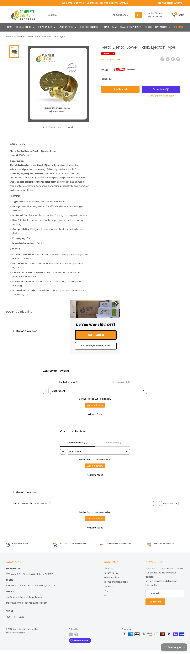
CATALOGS (161, 27)
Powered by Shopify (15, 632)
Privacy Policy (111, 577)
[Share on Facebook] (162, 59)
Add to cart (120, 89)
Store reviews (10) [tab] (121, 382)
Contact (108, 586)
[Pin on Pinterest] (168, 59)
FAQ (106, 590)
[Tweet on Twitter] (173, 59)
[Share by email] (178, 59)
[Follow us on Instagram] (76, 634)
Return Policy (111, 573)
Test (106, 595)
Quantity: (106, 79)
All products (20, 36)
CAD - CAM (110, 27)
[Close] (116, 303)
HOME (9, 27)
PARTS (148, 27)
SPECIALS (178, 27)
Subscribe (155, 601)
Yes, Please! (95, 335)
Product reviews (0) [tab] (69, 382)
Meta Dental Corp (110, 59)
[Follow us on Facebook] (71, 634)
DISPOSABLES (45, 27)
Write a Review (95, 405)
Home (8, 36)
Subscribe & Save (172, 2)
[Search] (138, 15)
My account (155, 16)
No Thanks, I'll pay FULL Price (96, 345)
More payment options (161, 95)
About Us (109, 568)
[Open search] (46, 391)
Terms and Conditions (116, 581)
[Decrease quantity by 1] (117, 79)
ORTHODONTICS (89, 27)
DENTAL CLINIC (23, 27)
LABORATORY (66, 27)
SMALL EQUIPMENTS (130, 27)
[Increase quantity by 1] (135, 79)
